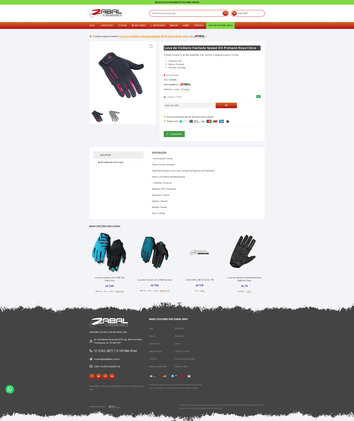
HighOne (241, 291)
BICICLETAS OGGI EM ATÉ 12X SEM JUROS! (177, 2)
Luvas (172, 84)
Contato (199, 25)
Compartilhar (175, 134)
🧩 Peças (122, 25)
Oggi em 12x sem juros (220, 25)
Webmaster (115, 406)
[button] (151, 46)
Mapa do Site (181, 366)
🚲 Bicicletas (106, 25)
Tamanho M (119, 291)
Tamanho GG (164, 291)
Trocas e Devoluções (185, 358)
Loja (91, 25)
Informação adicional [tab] (112, 162)
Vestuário (179, 336)
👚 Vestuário (138, 25)
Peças (152, 336)
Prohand (185, 89)
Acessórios (154, 343)
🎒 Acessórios (157, 25)
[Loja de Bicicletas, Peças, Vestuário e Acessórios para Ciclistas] (185, 84)
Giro (105, 291)
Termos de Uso (182, 351)
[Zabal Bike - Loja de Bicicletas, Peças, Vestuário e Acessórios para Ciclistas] (199, 36)
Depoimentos (155, 351)
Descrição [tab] (105, 155)
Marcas (174, 25)
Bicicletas (179, 328)
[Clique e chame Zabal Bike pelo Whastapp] (10, 389)
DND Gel (98, 291)
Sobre (186, 25)
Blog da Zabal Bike (158, 366)
